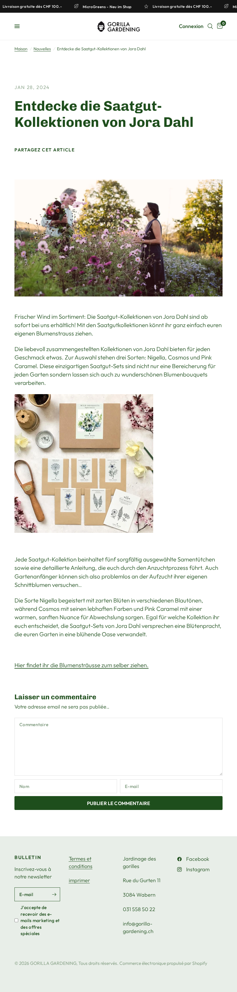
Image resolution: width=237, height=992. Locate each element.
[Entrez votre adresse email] (54, 894)
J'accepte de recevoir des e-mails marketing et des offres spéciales (40, 920)
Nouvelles (42, 48)
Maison (20, 48)
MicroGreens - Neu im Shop (111, 6)
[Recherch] (210, 26)
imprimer (79, 880)
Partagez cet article (44, 150)
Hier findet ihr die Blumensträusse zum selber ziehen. (81, 665)
